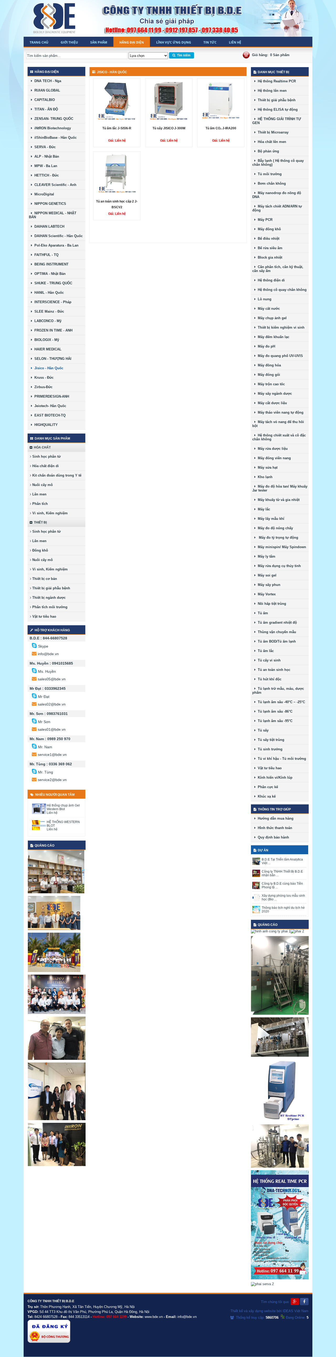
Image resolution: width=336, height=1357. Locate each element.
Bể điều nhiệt (267, 239)
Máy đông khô (268, 229)
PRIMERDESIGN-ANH (50, 396)
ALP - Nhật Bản (45, 156)
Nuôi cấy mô (42, 485)
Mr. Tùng (45, 772)
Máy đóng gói (268, 375)
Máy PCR (264, 220)
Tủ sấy (262, 730)
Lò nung (263, 299)
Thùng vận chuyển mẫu (276, 632)
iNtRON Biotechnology (51, 128)
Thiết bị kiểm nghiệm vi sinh (280, 327)
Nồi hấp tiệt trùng (271, 604)
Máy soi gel (266, 575)
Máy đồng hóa (268, 365)
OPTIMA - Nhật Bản (49, 274)
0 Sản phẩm (280, 55)
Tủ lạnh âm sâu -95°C (274, 721)
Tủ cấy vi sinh (268, 660)
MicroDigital (43, 194)
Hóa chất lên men (271, 142)
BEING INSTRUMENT (50, 264)
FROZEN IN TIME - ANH (52, 330)
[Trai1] (54, 929)
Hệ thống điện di (270, 280)
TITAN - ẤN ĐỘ (45, 109)
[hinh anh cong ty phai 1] (271, 931)
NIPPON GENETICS (49, 204)
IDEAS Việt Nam (295, 1311)
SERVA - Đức (44, 147)
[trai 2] (57, 1013)
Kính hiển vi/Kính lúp (274, 777)
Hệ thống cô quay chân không (281, 290)
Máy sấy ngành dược (274, 394)
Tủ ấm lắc (265, 651)
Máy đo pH (265, 346)
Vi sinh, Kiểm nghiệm (49, 513)
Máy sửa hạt (266, 467)
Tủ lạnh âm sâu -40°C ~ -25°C (280, 702)
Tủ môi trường (269, 174)
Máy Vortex (266, 594)
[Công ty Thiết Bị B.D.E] (54, 18)
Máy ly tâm (265, 556)
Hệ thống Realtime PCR (276, 81)
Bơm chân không (271, 183)
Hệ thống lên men (271, 91)
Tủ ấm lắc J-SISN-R (116, 128)
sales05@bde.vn (52, 679)
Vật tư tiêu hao (43, 616)
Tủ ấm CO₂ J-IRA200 (221, 128)
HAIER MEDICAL (46, 349)
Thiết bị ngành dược (48, 598)
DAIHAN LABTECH (48, 226)
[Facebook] (304, 1301)
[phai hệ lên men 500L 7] (280, 1055)
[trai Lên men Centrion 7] (280, 1166)
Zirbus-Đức (42, 387)
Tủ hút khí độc (268, 679)
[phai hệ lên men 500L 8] (280, 1014)
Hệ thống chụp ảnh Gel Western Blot (63, 807)
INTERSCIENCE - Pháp (51, 302)
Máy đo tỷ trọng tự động (277, 537)
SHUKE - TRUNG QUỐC (52, 283)
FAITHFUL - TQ (45, 255)
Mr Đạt (43, 696)
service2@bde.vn (52, 780)
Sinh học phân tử (46, 456)
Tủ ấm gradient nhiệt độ (276, 622)
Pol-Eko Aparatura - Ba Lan (55, 245)
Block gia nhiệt (269, 257)
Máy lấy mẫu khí (270, 519)
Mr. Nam (45, 747)
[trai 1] (56, 892)
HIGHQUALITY (45, 425)
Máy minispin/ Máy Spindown (281, 547)
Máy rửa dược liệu (272, 449)
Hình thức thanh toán (274, 828)
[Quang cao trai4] (57, 1165)
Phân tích (39, 504)
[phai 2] (297, 931)
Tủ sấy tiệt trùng (270, 740)
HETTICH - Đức (45, 175)
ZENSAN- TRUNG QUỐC (52, 119)
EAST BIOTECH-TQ (49, 415)
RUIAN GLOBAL (46, 90)
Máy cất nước (268, 309)
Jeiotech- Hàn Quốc (49, 406)
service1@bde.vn (52, 754)
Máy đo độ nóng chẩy (274, 528)
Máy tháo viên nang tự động (279, 412)
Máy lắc (263, 509)
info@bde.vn (48, 654)
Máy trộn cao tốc (270, 384)
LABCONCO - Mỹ (46, 321)
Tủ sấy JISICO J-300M (169, 128)
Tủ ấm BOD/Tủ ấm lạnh (276, 641)
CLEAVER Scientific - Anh (54, 185)
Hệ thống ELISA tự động (277, 109)
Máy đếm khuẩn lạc (272, 337)
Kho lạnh (264, 477)
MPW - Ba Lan (44, 166)
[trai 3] (54, 971)
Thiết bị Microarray (272, 132)
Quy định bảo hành (272, 837)
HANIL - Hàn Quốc (48, 293)
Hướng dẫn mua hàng (274, 818)
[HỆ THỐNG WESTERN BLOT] (39, 829)
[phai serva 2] (262, 1284)
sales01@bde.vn (52, 729)
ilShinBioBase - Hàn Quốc (54, 138)
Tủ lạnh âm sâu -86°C (274, 711)
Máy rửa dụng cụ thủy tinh (278, 566)
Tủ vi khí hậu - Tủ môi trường (281, 759)
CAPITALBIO (43, 100)
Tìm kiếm (183, 55)
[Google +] (295, 1301)
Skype (43, 646)
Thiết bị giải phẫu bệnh (50, 588)
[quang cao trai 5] (57, 1119)
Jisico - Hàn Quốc (47, 368)
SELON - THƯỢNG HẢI (51, 359)
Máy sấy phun (268, 585)
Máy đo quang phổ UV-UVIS (279, 356)
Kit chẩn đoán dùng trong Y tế (56, 475)
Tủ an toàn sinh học (273, 670)
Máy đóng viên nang (273, 458)
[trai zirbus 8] (57, 1059)
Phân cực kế (267, 787)
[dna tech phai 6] (280, 1278)
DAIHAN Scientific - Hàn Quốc (57, 236)
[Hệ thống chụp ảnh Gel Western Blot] (39, 813)
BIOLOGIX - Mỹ (45, 340)
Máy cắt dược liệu (271, 403)
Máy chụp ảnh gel (271, 318)
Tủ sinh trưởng (269, 749)
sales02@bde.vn (52, 704)
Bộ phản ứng (267, 151)
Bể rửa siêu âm (269, 248)
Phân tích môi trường (49, 607)
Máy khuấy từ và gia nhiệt (278, 500)
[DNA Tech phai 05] (280, 1121)
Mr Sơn (44, 722)
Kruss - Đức (43, 378)
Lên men (38, 494)
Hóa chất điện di (45, 466)
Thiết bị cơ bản (44, 579)
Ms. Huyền (47, 671)
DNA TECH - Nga (46, 81)
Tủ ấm (262, 613)
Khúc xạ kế (266, 796)
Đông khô (39, 550)
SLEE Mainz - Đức (48, 311)
